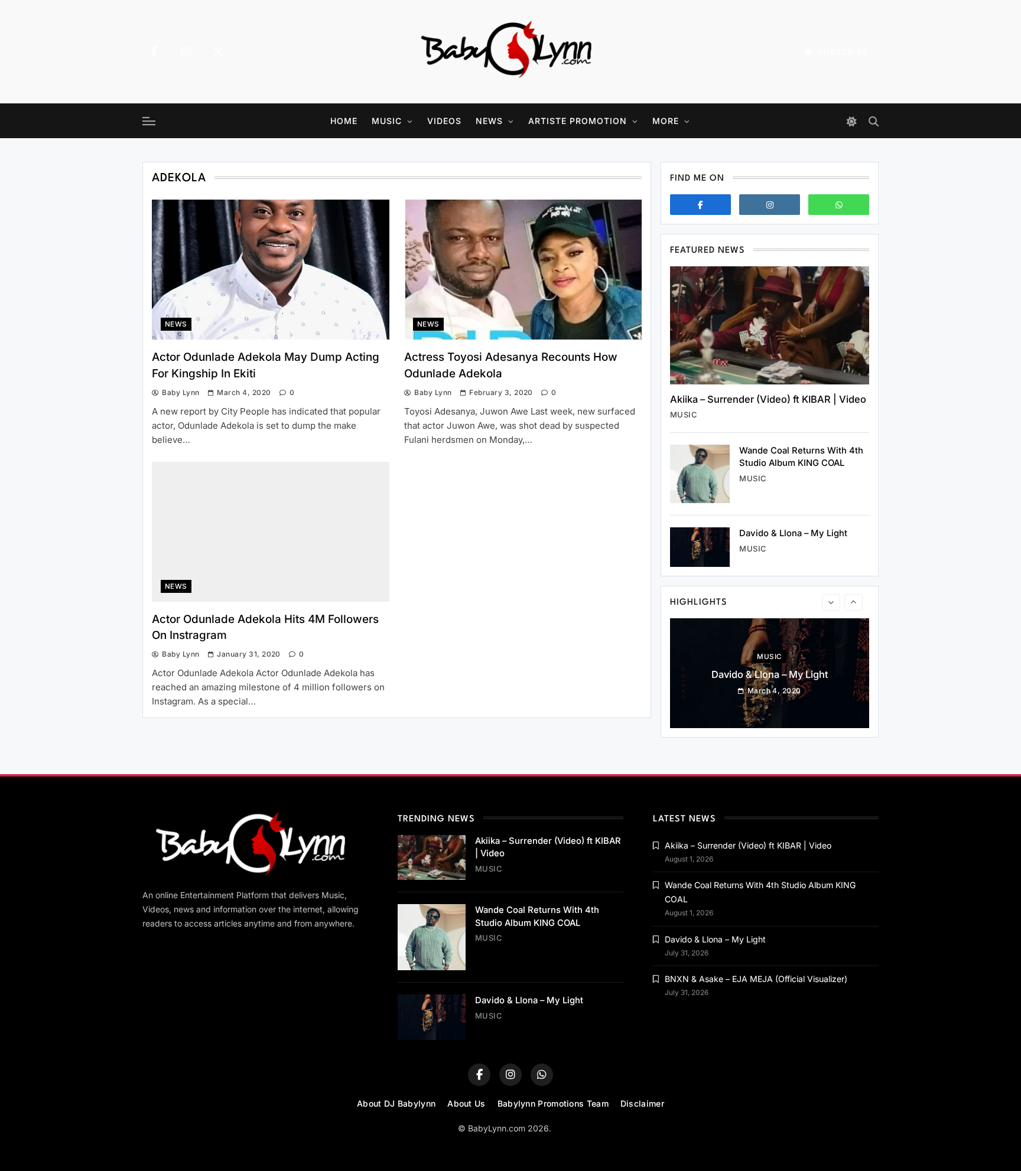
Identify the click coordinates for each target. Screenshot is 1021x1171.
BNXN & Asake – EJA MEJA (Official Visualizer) (756, 979)
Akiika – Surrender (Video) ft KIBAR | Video (768, 399)
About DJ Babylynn (396, 1103)
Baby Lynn (180, 392)
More (665, 121)
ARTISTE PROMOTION (577, 121)
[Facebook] (153, 52)
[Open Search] (874, 121)
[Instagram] (186, 52)
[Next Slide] (853, 602)
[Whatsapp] (838, 204)
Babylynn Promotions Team (553, 1103)
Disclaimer (642, 1103)
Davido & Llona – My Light (793, 533)
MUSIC (387, 121)
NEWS (489, 121)
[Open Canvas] (148, 121)
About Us (466, 1103)
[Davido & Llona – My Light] (700, 547)
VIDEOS (444, 121)
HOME (343, 121)
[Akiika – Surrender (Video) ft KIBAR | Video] (769, 325)
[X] (218, 52)
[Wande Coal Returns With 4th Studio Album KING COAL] (700, 474)
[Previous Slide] (831, 602)
